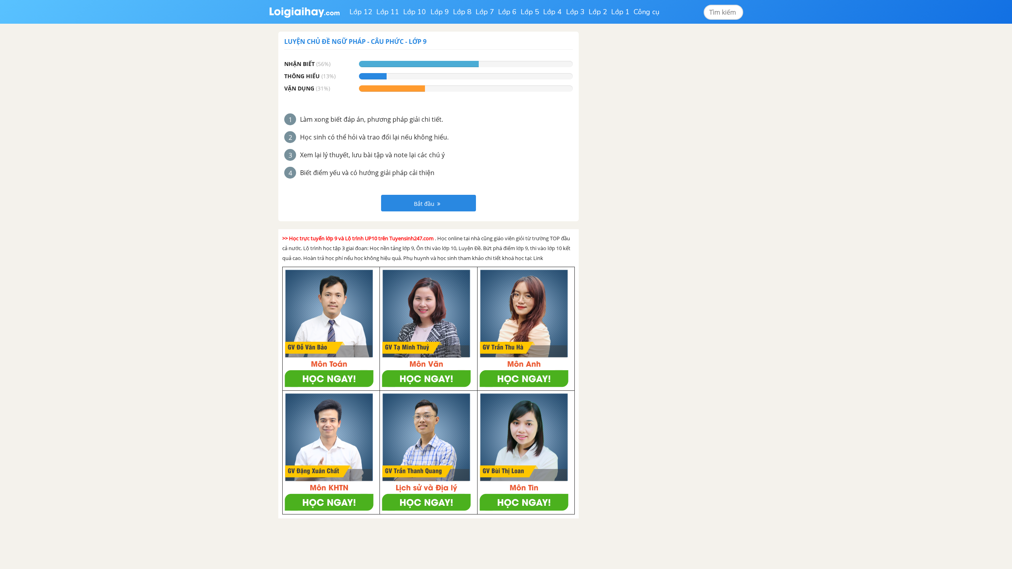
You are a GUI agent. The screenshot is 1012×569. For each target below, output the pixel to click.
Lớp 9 (439, 12)
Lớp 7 (485, 12)
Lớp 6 (507, 12)
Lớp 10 (414, 12)
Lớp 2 (598, 12)
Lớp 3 (575, 12)
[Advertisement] (647, 150)
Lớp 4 (552, 12)
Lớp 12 (360, 12)
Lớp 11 (387, 12)
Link (538, 258)
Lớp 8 (462, 12)
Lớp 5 (530, 12)
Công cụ (646, 12)
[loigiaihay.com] (304, 12)
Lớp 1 (620, 12)
